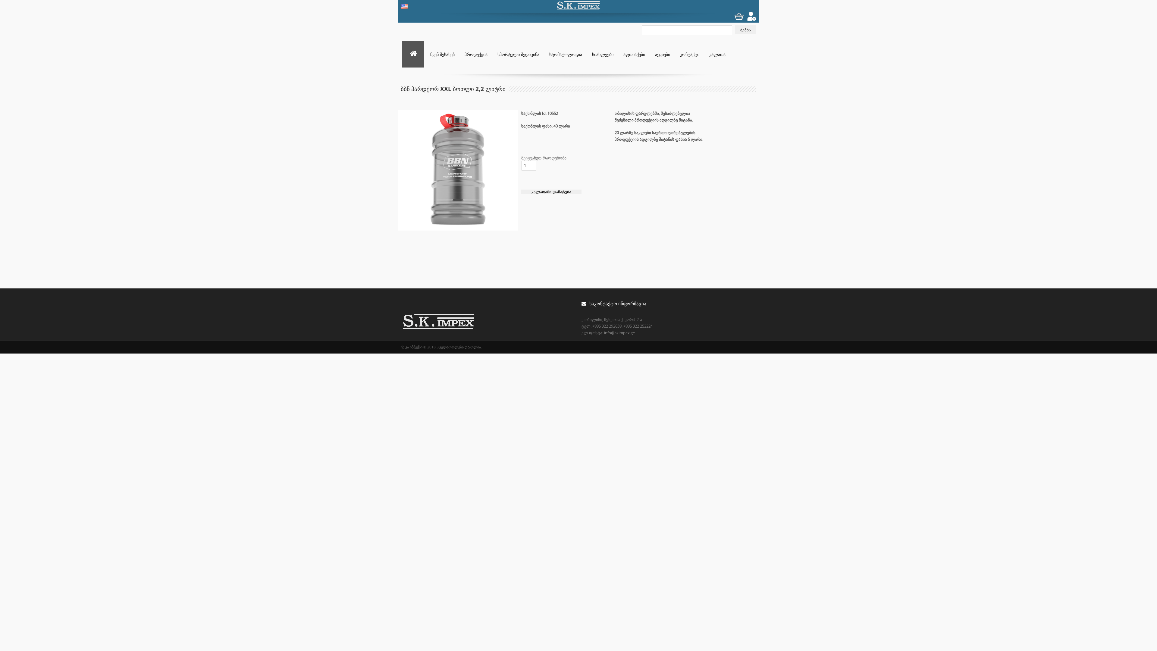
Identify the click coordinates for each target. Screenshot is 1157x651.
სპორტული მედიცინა (518, 54)
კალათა (717, 54)
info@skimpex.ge (619, 332)
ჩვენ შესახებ (442, 54)
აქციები (662, 54)
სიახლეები (602, 54)
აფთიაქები (634, 54)
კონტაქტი (689, 54)
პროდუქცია (476, 54)
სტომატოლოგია (565, 54)
